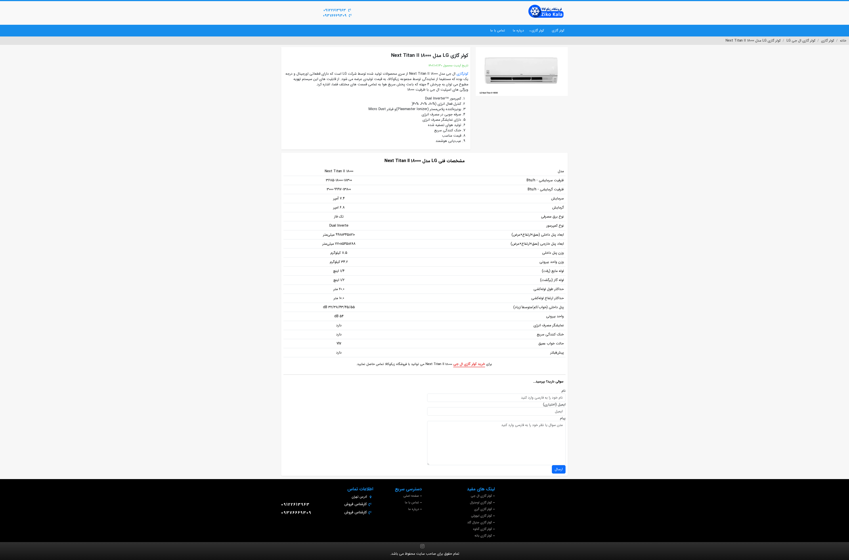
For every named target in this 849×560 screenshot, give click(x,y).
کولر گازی (558, 30)
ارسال (559, 469)
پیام (563, 418)
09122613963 (334, 10)
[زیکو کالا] (546, 11)
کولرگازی (462, 73)
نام (564, 391)
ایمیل (562, 404)
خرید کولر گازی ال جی (469, 364)
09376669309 (335, 15)
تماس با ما (497, 30)
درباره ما (518, 30)
